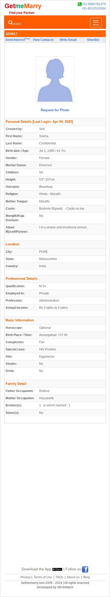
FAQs (59, 577)
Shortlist (93, 40)
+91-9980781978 (94, 4)
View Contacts (43, 40)
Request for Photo (55, 110)
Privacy (25, 577)
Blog (86, 577)
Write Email (68, 40)
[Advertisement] (55, 501)
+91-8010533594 (94, 8)
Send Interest (17, 40)
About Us (73, 577)
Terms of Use (43, 577)
